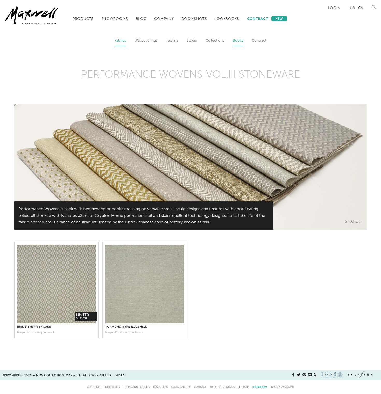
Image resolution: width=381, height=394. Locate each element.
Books (238, 40)
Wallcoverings (146, 40)
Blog (141, 18)
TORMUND (126, 327)
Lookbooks (227, 18)
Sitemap (243, 386)
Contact (200, 386)
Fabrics (120, 40)
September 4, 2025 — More (64, 375)
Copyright (94, 386)
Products (83, 18)
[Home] (31, 15)
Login (334, 7)
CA (360, 7)
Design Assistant (282, 386)
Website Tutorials (222, 386)
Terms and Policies (136, 386)
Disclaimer (112, 386)
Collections (215, 40)
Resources (160, 386)
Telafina (172, 40)
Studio (192, 40)
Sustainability (180, 386)
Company (164, 18)
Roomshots (194, 18)
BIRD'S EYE (34, 327)
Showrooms (114, 18)
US (352, 7)
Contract (265, 18)
